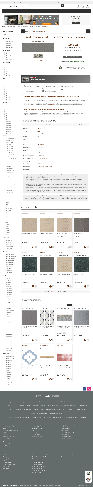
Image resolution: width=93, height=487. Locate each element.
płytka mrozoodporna (42, 158)
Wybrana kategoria (8, 31)
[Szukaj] (62, 5)
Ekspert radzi (47, 89)
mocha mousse (79, 409)
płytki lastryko (83, 405)
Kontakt (5, 446)
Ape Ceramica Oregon (44, 345)
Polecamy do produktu (68, 86)
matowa (54, 101)
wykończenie (6, 237)
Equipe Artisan (60, 345)
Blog (62, 461)
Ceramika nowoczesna (38, 436)
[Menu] (91, 472)
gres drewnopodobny (50, 402)
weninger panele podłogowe (69, 405)
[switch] (88, 481)
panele (56, 405)
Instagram (64, 459)
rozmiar (5, 102)
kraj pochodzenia (7, 345)
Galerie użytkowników (67, 428)
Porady (5, 457)
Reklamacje (6, 438)
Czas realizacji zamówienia (10, 430)
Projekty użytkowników (67, 432)
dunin (15, 405)
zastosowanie (6, 50)
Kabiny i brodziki (36, 434)
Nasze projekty (65, 434)
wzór (4, 305)
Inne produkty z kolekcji (50, 86)
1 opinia (45, 60)
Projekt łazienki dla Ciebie (39, 457)
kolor (4, 275)
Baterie (34, 440)
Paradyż (33, 31)
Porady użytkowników (9, 464)
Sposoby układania (8, 462)
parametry (5, 251)
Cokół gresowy (76, 98)
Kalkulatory (6, 466)
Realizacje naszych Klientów (32, 89)
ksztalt (4, 188)
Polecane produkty (66, 436)
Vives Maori (24, 345)
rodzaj (4, 199)
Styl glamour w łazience (38, 470)
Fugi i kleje (6, 468)
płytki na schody (41, 166)
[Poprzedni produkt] (23, 31)
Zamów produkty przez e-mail (32, 86)
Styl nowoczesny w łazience (39, 466)
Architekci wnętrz (37, 459)
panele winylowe (14, 409)
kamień (43, 405)
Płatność (5, 432)
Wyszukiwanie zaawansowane (59, 7)
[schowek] (36, 247)
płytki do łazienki (48, 166)
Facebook (63, 457)
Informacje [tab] (30, 124)
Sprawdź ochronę (76, 22)
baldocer (35, 405)
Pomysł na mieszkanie (38, 461)
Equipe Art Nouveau (44, 305)
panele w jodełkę (67, 409)
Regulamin (6, 434)
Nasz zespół (6, 444)
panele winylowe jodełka (53, 409)
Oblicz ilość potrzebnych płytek (73, 50)
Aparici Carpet (60, 305)
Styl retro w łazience (37, 462)
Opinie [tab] (80, 124)
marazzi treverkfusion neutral (39, 413)
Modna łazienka (36, 472)
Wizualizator (64, 440)
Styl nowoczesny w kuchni (39, 468)
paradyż (83, 402)
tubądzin (8, 405)
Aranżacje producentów (67, 438)
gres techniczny (41, 144)
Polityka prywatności (9, 440)
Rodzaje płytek (66, 89)
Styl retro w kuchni (37, 464)
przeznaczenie (6, 62)
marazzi (22, 405)
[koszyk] (33, 247)
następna (64, 291)
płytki (49, 405)
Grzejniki (34, 432)
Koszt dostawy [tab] (64, 124)
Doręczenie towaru (8, 436)
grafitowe (35, 103)
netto (28, 405)
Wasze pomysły (65, 430)
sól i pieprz (51, 104)
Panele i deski (35, 430)
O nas (4, 442)
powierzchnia (6, 164)
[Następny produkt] (88, 31)
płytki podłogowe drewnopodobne (68, 402)
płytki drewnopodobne (35, 402)
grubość (5, 135)
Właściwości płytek (30, 91)
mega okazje (6, 38)
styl (4, 78)
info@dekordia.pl (31, 2)
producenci (6, 353)
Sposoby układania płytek (50, 91)
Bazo (29, 100)
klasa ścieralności (7, 332)
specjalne (5, 219)
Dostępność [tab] (47, 124)
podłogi (27, 98)
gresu (67, 100)
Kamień (34, 438)
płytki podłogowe (21, 402)
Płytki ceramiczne (37, 428)
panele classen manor (56, 413)
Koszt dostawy (7, 428)
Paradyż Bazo (43, 31)
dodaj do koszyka (74, 57)
